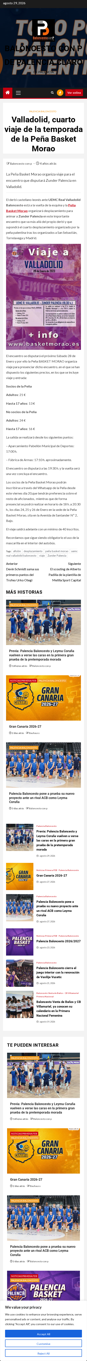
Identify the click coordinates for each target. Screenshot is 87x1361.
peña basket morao (56, 551)
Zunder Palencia (57, 555)
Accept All (43, 1334)
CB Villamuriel (72, 993)
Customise (43, 1343)
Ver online (74, 92)
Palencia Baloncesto (42, 111)
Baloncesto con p (21, 163)
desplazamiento (33, 551)
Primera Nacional (45, 996)
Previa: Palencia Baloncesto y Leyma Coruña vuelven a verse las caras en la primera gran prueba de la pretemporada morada (41, 655)
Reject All (43, 1353)
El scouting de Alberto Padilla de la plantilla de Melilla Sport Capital (65, 572)
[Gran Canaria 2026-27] (19, 876)
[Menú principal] (18, 93)
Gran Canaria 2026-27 (25, 726)
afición (17, 551)
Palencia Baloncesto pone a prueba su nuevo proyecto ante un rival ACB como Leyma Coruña (41, 798)
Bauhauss (34, 733)
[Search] (52, 93)
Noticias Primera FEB (23, 680)
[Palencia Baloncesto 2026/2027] (19, 942)
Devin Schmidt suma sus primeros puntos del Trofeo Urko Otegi (22, 572)
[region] (43, 1331)
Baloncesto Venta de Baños (49, 993)
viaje (42, 555)
